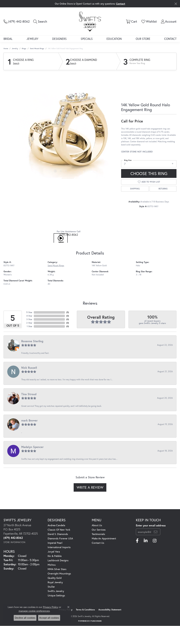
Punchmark (96, 621)
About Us (97, 525)
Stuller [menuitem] (51, 586)
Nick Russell (29, 367)
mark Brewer (29, 420)
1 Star (29, 326)
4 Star (29, 315)
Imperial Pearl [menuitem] (55, 542)
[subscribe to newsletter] (155, 532)
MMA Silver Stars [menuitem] (57, 569)
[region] (60, 126)
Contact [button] (120, 3)
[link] (17, 21)
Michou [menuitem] (52, 564)
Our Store (143, 39)
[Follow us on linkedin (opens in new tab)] (145, 541)
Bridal (8, 39)
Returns (163, 188)
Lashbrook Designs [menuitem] (58, 560)
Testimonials (98, 534)
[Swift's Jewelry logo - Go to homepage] (90, 21)
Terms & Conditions (85, 609)
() (67, 312)
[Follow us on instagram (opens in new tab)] (154, 541)
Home (6, 48)
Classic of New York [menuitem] (59, 529)
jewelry (15, 48)
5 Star (29, 312)
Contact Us (98, 542)
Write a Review (90, 487)
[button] (40, 21)
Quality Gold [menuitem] (55, 578)
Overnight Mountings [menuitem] (59, 573)
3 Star (29, 319)
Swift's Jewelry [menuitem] (56, 591)
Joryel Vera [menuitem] (54, 551)
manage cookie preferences (34, 611)
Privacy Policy (50, 607)
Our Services (99, 529)
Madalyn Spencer (32, 447)
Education (114, 39)
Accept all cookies (49, 617)
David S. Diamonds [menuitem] (58, 534)
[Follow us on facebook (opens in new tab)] (137, 541)
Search (16, 63)
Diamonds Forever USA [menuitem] (60, 538)
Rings (24, 48)
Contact (170, 39)
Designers (59, 39)
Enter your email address (151, 525)
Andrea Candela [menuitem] (56, 525)
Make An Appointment (104, 538)
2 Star (29, 323)
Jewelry (32, 39)
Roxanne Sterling (32, 341)
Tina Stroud (28, 394)
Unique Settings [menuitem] (56, 595)
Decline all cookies (25, 617)
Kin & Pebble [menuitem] (55, 556)
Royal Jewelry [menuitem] (55, 582)
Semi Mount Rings (37, 48)
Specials (87, 39)
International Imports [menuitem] (59, 547)
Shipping (135, 188)
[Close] (175, 4)
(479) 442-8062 (68, 234)
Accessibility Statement (109, 609)
